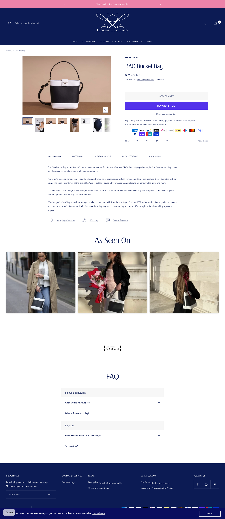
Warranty (94, 220)
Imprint (103, 483)
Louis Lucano (132, 57)
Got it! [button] (210, 513)
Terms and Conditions (98, 488)
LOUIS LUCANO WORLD (111, 41)
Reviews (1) (155, 156)
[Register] (49, 494)
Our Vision (168, 488)
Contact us (66, 482)
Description (54, 156)
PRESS (149, 41)
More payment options (166, 114)
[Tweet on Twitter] (157, 141)
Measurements (103, 156)
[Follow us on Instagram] (206, 484)
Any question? (71, 446)
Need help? (203, 141)
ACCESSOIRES (88, 41)
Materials (78, 156)
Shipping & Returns (66, 220)
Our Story (145, 482)
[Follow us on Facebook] (198, 484)
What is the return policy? (77, 413)
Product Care (130, 156)
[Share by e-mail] (167, 141)
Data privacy (94, 482)
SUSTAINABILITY (134, 41)
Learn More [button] (98, 513)
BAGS (75, 41)
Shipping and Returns (160, 483)
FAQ (73, 483)
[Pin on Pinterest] (147, 141)
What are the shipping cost (77, 402)
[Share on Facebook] (137, 141)
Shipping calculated (145, 79)
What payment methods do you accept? (83, 435)
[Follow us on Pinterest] (214, 484)
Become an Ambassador (152, 488)
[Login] (204, 23)
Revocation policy (114, 483)
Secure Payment (120, 220)
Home (8, 51)
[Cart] (215, 23)
